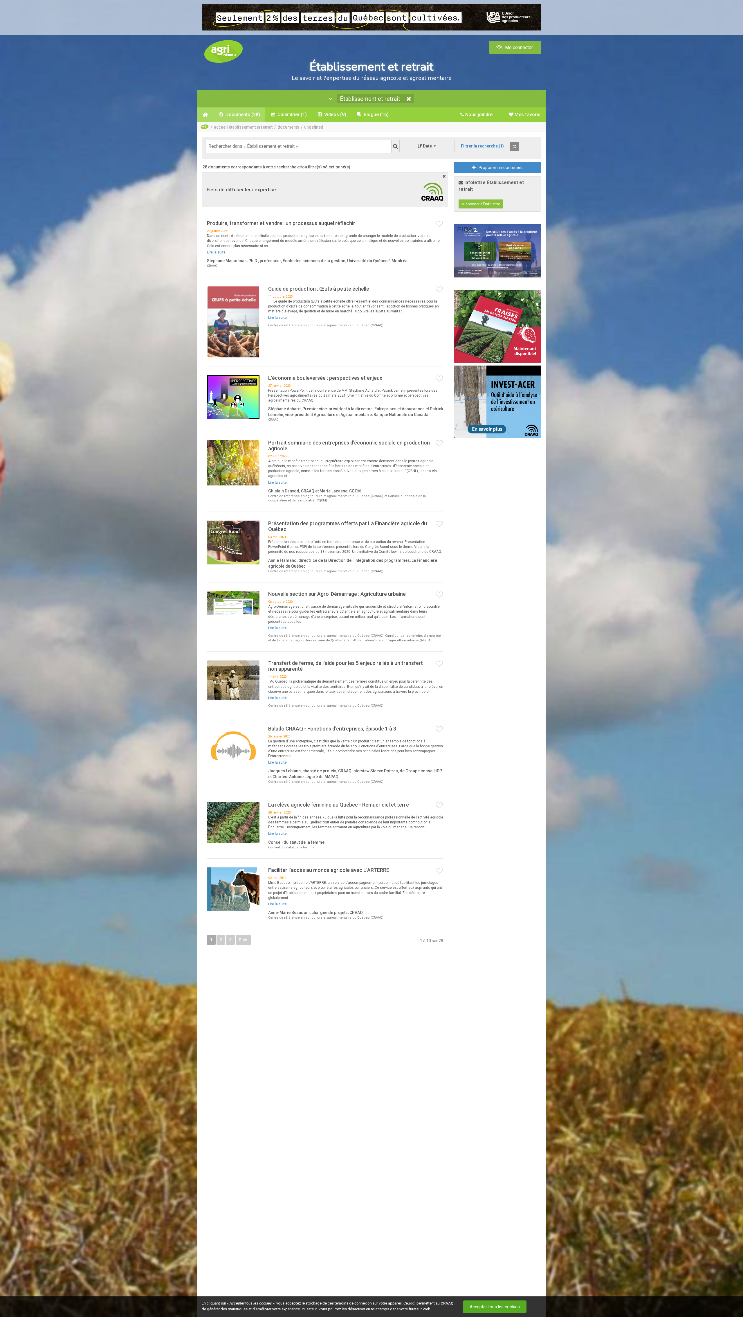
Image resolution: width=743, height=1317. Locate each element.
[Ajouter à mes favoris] (439, 224)
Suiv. (243, 940)
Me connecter (518, 47)
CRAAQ (447, 1303)
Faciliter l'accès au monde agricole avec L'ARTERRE (328, 870)
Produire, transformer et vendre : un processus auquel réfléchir (281, 223)
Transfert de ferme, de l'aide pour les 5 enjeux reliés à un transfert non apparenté (345, 666)
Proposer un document (501, 167)
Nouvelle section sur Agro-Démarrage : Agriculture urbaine (337, 594)
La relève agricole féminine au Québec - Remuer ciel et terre (338, 805)
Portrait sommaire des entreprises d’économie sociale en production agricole (349, 445)
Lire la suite (216, 252)
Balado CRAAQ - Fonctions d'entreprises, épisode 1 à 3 (332, 729)
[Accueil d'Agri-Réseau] (223, 51)
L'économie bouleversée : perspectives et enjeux (325, 378)
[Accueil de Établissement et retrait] (205, 114)
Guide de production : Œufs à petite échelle (318, 289)
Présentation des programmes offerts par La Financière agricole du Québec (347, 526)
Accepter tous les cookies (495, 1306)
